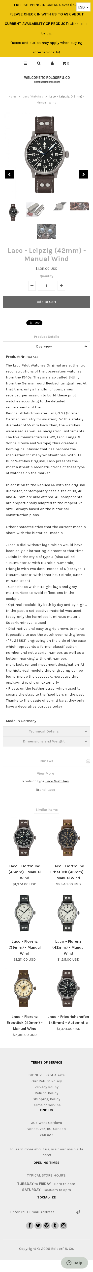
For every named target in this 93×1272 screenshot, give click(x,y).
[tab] (46, 346)
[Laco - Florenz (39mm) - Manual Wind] (25, 933)
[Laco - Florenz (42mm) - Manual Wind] (68, 933)
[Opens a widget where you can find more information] (74, 1263)
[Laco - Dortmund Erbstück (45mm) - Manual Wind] (68, 857)
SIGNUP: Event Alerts (47, 1075)
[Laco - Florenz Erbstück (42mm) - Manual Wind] (25, 1008)
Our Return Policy (46, 1081)
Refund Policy (46, 1093)
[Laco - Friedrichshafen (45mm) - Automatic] (68, 1008)
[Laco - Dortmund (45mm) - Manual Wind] (25, 857)
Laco (51, 789)
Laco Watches (33, 96)
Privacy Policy (46, 1087)
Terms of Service (46, 1105)
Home (13, 96)
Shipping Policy (46, 1099)
